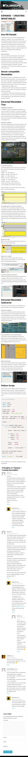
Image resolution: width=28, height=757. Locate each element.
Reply (8, 504)
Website (5, 746)
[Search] (26, 11)
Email (5, 741)
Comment (5, 720)
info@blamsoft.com (20, 606)
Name (5, 737)
